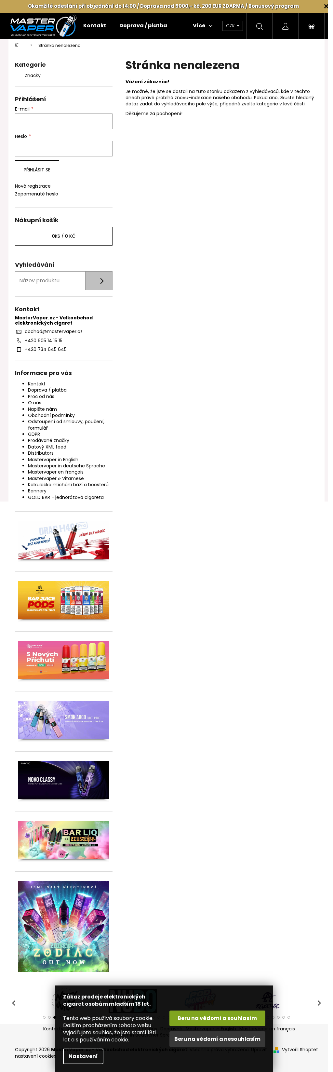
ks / (63, 236)
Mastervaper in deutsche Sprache (66, 465)
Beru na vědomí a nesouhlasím (217, 1039)
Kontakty (53, 1028)
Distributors (41, 453)
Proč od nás (41, 396)
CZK (231, 25)
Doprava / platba (47, 390)
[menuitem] (95, 26)
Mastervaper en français (56, 472)
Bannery (37, 491)
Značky (33, 75)
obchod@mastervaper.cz (54, 331)
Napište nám (42, 409)
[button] (44, 1017)
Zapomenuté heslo (36, 194)
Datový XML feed (47, 447)
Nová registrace (33, 186)
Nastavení (83, 1056)
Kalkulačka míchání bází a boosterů (68, 484)
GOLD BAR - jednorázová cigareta (66, 497)
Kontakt (37, 384)
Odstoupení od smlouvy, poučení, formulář (66, 424)
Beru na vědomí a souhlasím (217, 1018)
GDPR (34, 434)
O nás (34, 402)
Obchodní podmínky (51, 415)
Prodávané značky (48, 440)
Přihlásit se (37, 170)
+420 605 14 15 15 (43, 340)
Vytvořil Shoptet (300, 1050)
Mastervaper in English (53, 459)
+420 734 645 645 (46, 349)
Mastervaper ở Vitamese (56, 478)
